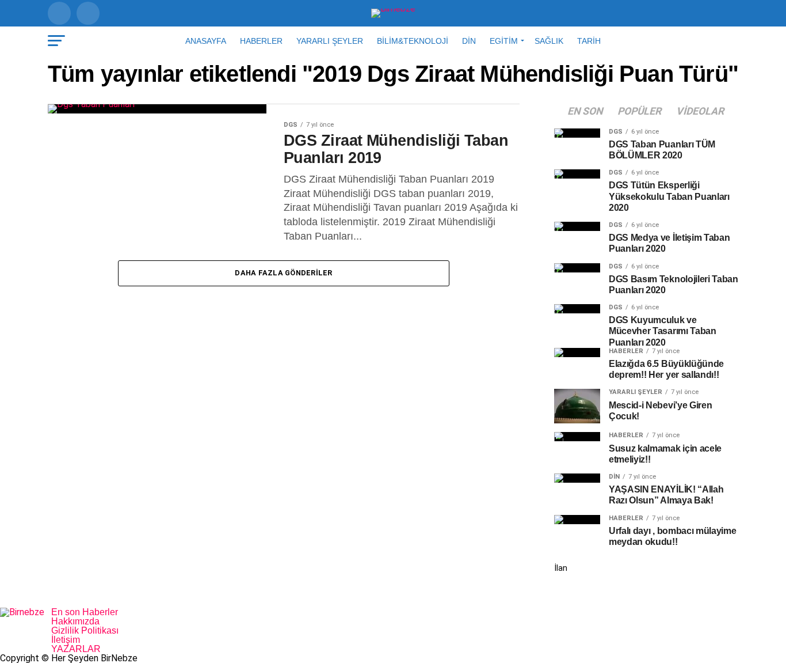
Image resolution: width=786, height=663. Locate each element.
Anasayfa (205, 41)
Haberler (261, 41)
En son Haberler (84, 612)
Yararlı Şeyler (329, 41)
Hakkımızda (75, 621)
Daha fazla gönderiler (283, 272)
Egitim (504, 41)
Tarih (589, 41)
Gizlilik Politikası (85, 630)
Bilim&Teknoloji (412, 41)
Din (469, 41)
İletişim (65, 640)
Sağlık (549, 41)
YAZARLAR (76, 649)
